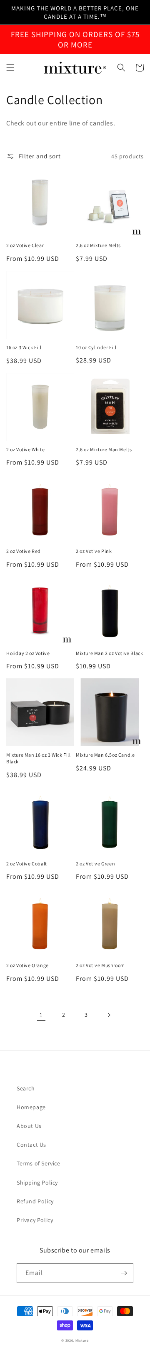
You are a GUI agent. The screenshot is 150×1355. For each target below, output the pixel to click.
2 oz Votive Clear (25, 245)
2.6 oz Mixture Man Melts (104, 449)
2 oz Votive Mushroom (100, 965)
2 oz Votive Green (95, 863)
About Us (29, 1126)
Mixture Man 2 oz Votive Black (109, 653)
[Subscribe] (124, 1273)
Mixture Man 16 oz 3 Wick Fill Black (38, 758)
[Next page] (109, 1015)
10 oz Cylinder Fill (96, 347)
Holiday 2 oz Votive (28, 653)
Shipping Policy (37, 1182)
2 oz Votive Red (23, 551)
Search (26, 1088)
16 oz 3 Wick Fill (23, 347)
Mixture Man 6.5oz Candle (105, 755)
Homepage (31, 1107)
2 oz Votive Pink (94, 551)
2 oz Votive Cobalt (26, 863)
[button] (10, 67)
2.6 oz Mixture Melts (98, 245)
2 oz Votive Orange (27, 965)
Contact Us (31, 1144)
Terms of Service (38, 1163)
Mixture (82, 1340)
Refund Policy (35, 1201)
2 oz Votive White (25, 449)
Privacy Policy (35, 1220)
